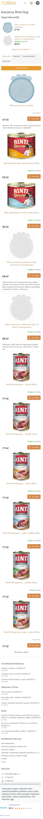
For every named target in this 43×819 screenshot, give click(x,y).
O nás (3, 762)
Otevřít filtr (21, 68)
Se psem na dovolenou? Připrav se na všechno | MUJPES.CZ (19, 724)
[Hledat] (25, 3)
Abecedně (6, 61)
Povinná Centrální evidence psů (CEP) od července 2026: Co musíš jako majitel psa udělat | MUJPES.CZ (21, 716)
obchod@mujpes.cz (12, 774)
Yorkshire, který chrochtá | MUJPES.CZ (15, 674)
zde (12, 799)
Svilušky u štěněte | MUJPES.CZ (13, 668)
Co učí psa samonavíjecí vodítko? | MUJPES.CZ (18, 731)
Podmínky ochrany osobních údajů (14, 756)
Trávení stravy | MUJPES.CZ (11, 692)
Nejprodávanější (29, 56)
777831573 (9, 777)
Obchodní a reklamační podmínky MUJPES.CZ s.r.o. (20, 753)
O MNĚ (4, 759)
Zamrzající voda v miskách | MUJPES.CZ (16, 697)
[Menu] (37, 3)
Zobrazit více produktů (20, 49)
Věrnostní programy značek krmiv (14, 746)
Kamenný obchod (7, 749)
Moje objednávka (7, 743)
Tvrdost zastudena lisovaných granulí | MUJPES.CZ (20, 703)
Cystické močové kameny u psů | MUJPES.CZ (18, 679)
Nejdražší (16, 56)
